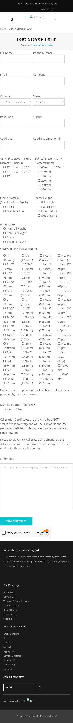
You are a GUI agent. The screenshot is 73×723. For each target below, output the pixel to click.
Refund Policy (10, 609)
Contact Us (8, 596)
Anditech (26, 45)
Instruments (9, 660)
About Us (8, 592)
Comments (7, 459)
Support (50, 9)
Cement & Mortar (12, 655)
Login (42, 9)
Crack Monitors (11, 633)
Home (4, 29)
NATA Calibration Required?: (17, 405)
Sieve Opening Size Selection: (18, 249)
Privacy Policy (10, 614)
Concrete (8, 642)
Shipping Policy (11, 605)
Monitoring (9, 664)
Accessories (7, 224)
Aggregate (8, 651)
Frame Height (43, 198)
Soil (5, 638)
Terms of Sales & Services (16, 601)
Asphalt (7, 646)
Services (7, 668)
